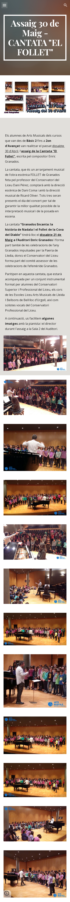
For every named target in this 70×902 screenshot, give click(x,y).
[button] (4, 5)
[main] (35, 38)
